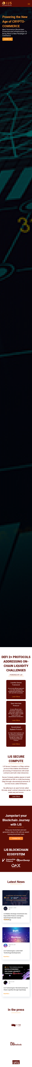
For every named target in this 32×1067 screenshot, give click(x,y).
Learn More (16, 696)
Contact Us (7, 39)
